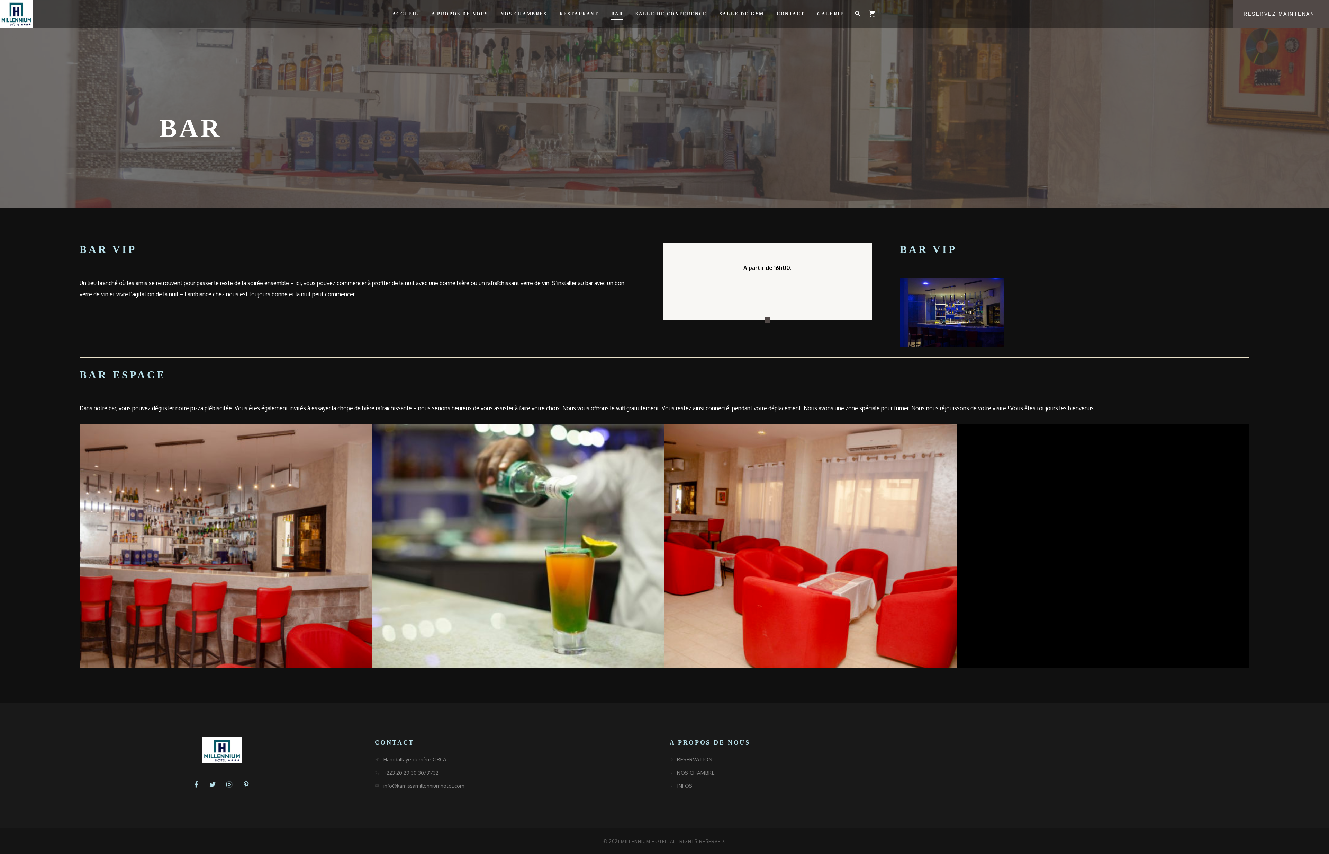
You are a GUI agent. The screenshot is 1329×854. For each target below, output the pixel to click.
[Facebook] (196, 784)
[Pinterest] (246, 784)
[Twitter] (213, 784)
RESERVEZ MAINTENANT (1281, 14)
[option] (767, 287)
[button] (857, 13)
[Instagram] (229, 784)
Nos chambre (696, 772)
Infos (685, 786)
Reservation (695, 759)
